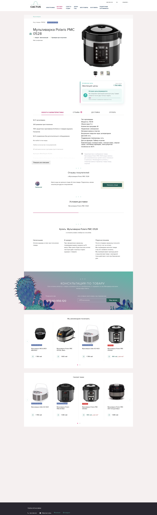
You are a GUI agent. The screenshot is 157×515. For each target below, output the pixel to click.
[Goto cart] (121, 8)
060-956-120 (33, 513)
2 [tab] (79, 364)
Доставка (95, 112)
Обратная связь (46, 513)
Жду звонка (113, 300)
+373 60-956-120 (56, 301)
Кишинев (125, 2)
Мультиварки (37, 16)
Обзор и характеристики (52, 112)
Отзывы (77, 112)
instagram (67, 512)
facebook (57, 512)
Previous (27, 341)
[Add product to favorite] (31, 30)
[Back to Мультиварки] (129, 16)
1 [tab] (77, 364)
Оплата (112, 112)
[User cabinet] (126, 8)
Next (130, 341)
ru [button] (117, 2)
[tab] (55, 212)
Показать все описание (41, 162)
